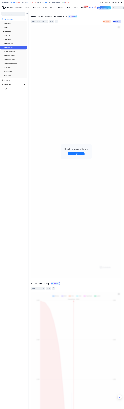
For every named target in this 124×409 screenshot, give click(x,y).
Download (114, 2)
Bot (100, 2)
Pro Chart (117, 21)
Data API (107, 21)
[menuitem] (13, 23)
